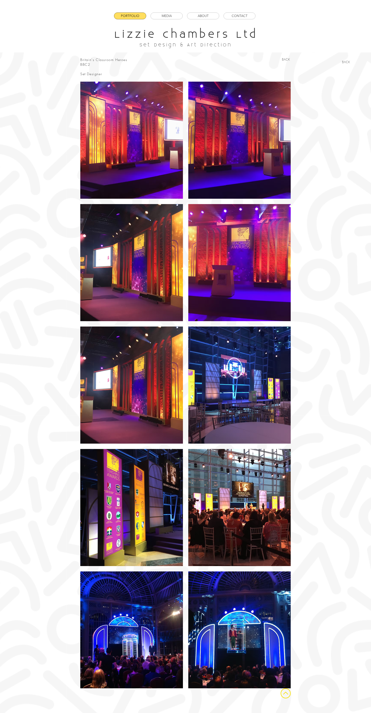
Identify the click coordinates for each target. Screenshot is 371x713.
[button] (131, 140)
